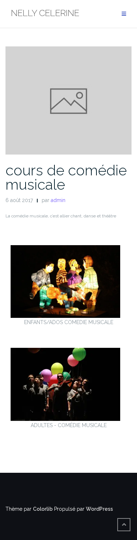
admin (58, 200)
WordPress (99, 509)
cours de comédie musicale (66, 177)
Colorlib (43, 509)
